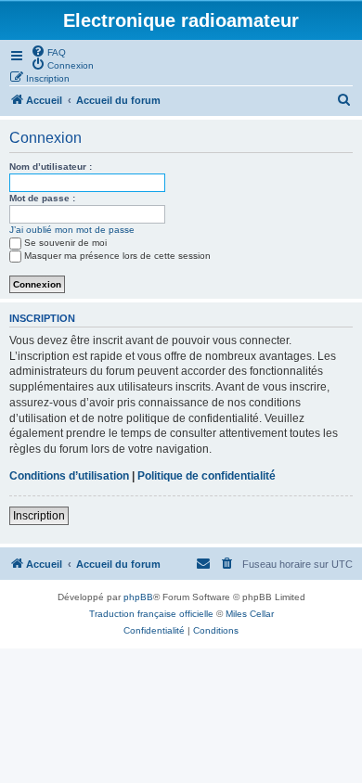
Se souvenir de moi (65, 242)
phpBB (138, 597)
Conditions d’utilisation (69, 475)
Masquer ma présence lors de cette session (117, 255)
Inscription (39, 515)
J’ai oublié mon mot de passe (72, 230)
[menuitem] (48, 51)
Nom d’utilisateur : (50, 166)
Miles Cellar (250, 614)
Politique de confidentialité (206, 475)
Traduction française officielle (151, 614)
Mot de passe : (42, 198)
